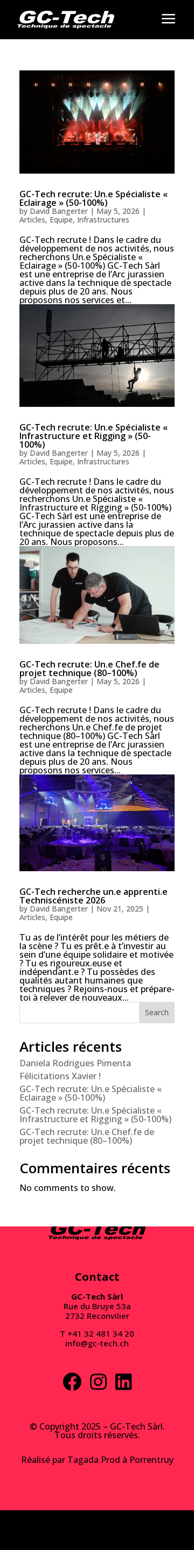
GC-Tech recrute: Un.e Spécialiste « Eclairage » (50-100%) (93, 198)
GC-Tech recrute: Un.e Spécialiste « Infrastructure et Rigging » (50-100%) (93, 435)
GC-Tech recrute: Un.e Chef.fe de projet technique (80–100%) (89, 668)
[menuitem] (66, 19)
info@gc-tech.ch (97, 1343)
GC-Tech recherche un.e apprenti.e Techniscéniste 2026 (93, 896)
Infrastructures (103, 219)
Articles (32, 219)
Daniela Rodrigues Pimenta (75, 1063)
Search (157, 1012)
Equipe (61, 219)
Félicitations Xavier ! (60, 1076)
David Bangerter (59, 211)
